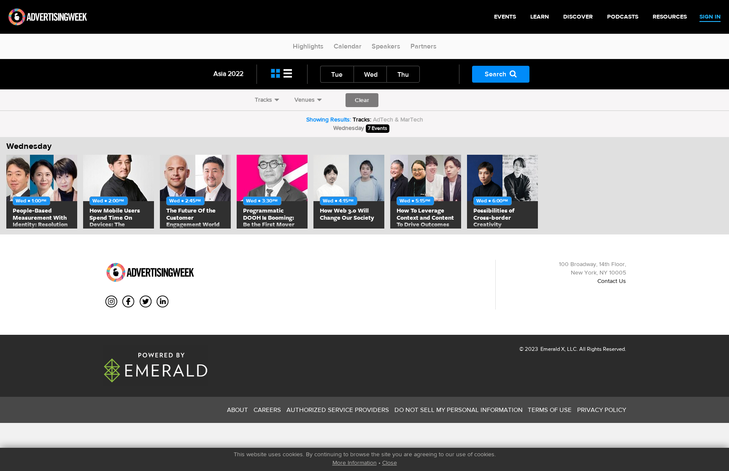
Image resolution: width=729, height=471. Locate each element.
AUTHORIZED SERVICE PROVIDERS (337, 409)
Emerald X (551, 349)
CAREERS (267, 409)
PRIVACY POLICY (601, 409)
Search (495, 74)
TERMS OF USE (550, 409)
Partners (423, 46)
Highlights (308, 46)
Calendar (348, 46)
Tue (337, 74)
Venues (304, 99)
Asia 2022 (228, 73)
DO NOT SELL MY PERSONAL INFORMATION (458, 409)
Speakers (386, 46)
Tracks (263, 99)
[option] (41, 192)
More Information (354, 462)
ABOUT (237, 409)
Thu (403, 74)
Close (389, 462)
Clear (362, 100)
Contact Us (611, 280)
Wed (371, 74)
